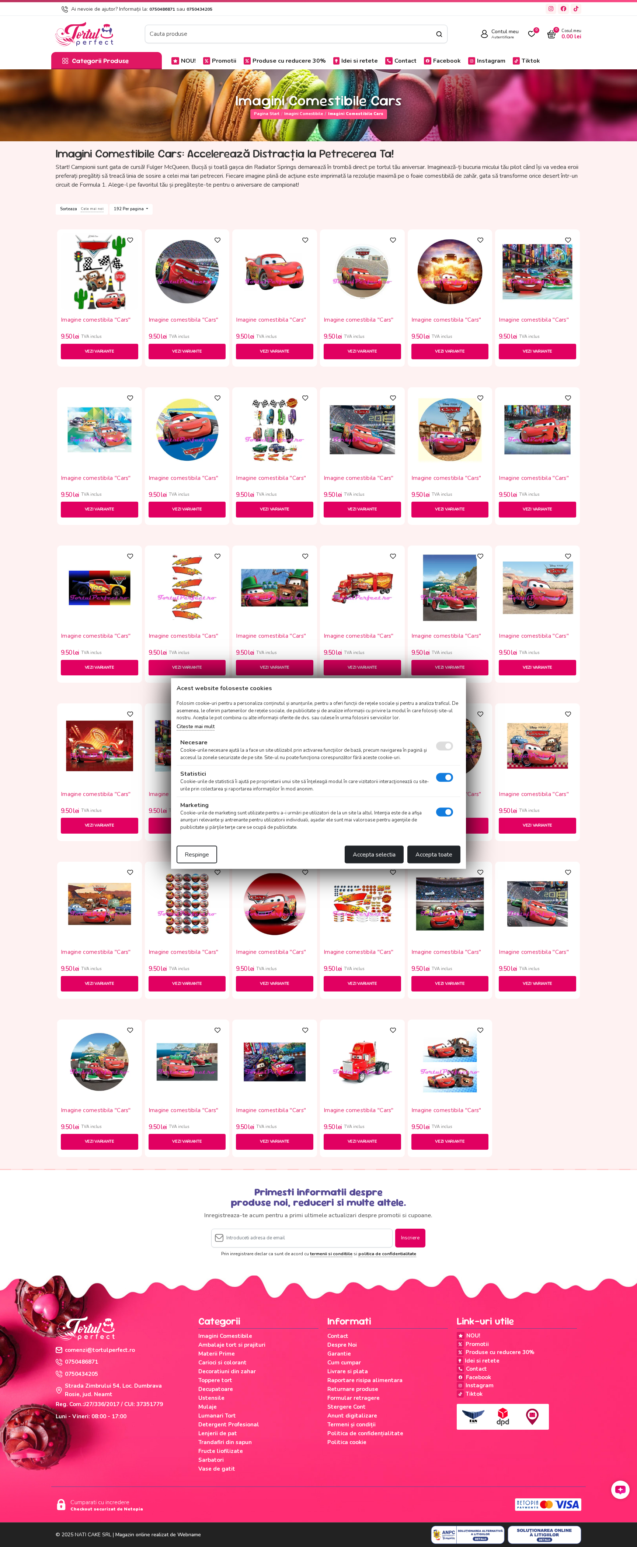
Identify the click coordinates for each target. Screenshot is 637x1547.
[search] (439, 34)
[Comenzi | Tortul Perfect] (83, 34)
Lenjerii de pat (217, 1433)
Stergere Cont (346, 1407)
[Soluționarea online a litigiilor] (544, 1535)
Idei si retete (359, 61)
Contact (405, 61)
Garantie (339, 1353)
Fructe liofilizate (220, 1451)
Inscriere (410, 1238)
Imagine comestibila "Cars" (96, 320)
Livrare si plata (347, 1371)
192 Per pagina (129, 209)
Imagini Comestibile (303, 114)
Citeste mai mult (196, 726)
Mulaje (207, 1407)
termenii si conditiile (331, 1254)
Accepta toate (433, 855)
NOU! (188, 61)
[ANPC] (468, 1535)
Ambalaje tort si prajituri (231, 1345)
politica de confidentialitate (387, 1254)
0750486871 (162, 9)
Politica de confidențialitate (365, 1433)
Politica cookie (346, 1442)
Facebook (447, 61)
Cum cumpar (344, 1362)
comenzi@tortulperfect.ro (100, 1350)
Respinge (197, 855)
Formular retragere (353, 1398)
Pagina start (266, 114)
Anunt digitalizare (352, 1415)
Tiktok (531, 61)
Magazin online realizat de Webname (158, 1534)
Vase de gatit (216, 1468)
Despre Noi (342, 1345)
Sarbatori (211, 1460)
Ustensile (211, 1398)
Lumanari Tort (217, 1415)
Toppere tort (215, 1380)
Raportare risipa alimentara (365, 1380)
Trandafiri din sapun (225, 1442)
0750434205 (199, 9)
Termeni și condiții (351, 1424)
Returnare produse (352, 1389)
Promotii (224, 61)
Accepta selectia (374, 855)
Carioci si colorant (222, 1362)
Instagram (491, 61)
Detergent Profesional (228, 1424)
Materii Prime (216, 1353)
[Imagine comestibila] (99, 271)
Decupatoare (215, 1389)
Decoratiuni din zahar (227, 1371)
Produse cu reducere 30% (289, 61)
